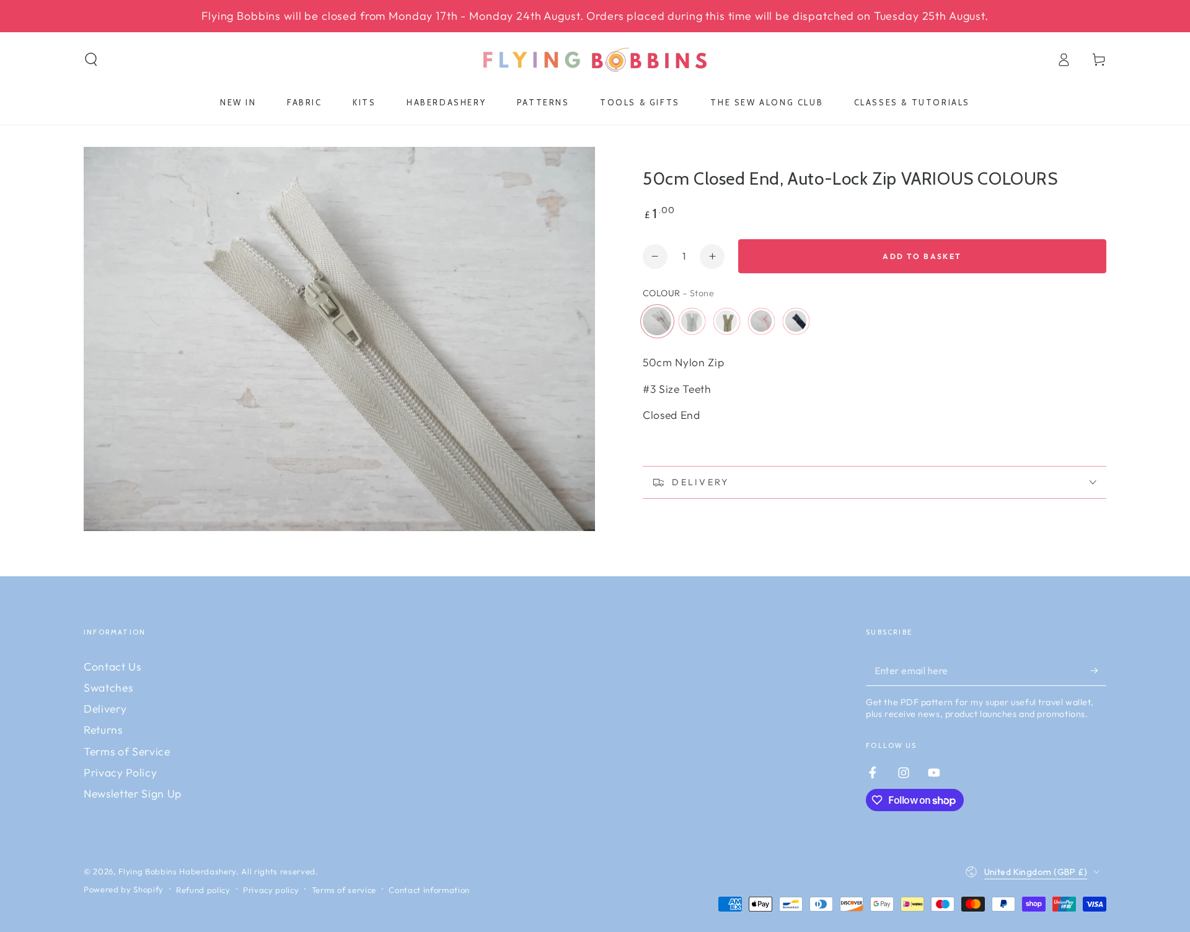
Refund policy (203, 890)
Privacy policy (271, 890)
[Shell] (761, 321)
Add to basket (922, 256)
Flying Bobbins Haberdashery (177, 871)
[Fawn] (726, 321)
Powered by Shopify (124, 889)
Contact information (429, 890)
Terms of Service (127, 751)
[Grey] (691, 321)
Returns (103, 730)
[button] (91, 59)
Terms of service (344, 890)
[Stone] (657, 321)
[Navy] (796, 321)
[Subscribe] (1098, 670)
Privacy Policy (120, 772)
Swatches (108, 687)
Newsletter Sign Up (133, 793)
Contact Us (112, 666)
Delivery (105, 708)
